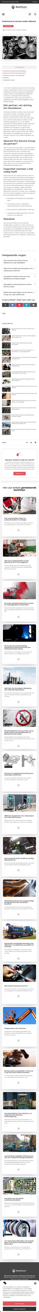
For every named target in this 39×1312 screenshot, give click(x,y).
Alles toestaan (19, 1303)
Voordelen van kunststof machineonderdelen (13, 1199)
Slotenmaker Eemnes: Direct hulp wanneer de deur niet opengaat (24, 401)
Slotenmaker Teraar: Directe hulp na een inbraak (23, 329)
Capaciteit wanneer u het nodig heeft (13, 75)
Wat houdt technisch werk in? (16, 986)
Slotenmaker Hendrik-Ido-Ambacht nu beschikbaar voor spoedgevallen (23, 350)
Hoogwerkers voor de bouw (15, 1028)
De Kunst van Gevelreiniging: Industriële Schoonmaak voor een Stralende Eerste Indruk (17, 647)
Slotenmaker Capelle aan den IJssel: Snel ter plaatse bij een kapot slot (24, 422)
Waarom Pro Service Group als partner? (14, 73)
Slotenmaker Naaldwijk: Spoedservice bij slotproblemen (23, 379)
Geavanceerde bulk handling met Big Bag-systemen (19, 859)
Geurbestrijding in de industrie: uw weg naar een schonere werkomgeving (18, 1115)
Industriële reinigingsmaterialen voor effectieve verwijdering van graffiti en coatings (19, 945)
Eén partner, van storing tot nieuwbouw (14, 70)
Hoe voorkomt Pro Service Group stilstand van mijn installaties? (19, 262)
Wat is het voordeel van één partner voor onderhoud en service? (19, 270)
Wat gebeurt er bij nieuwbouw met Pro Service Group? (19, 285)
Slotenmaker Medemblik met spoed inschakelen (22, 343)
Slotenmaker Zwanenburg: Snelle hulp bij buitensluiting (23, 365)
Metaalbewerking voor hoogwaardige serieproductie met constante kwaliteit (19, 902)
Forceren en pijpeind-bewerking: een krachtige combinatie (18, 774)
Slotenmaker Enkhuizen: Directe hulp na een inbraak (24, 386)
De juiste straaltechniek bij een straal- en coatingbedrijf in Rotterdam (19, 604)
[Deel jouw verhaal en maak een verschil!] (19, 454)
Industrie (8, 26)
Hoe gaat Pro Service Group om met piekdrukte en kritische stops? (19, 278)
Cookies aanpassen (19, 1309)
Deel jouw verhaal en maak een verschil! (19, 460)
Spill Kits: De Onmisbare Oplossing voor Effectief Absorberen (17, 689)
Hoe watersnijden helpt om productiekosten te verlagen (15, 519)
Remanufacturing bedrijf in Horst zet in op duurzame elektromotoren (18, 1071)
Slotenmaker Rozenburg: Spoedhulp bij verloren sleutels (23, 415)
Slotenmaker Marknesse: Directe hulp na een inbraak (24, 394)
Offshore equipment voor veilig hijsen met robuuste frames (19, 816)
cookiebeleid (6, 1297)
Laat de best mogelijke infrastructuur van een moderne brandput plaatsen (19, 1156)
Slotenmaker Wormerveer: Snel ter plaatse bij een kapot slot (24, 336)
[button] (35, 1283)
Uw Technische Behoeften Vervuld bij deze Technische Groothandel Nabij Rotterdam (19, 1242)
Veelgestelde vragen (9, 80)
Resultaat (6, 77)
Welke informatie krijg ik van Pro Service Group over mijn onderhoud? (19, 293)
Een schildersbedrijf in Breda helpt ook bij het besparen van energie (23, 372)
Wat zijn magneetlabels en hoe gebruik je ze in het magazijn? (16, 561)
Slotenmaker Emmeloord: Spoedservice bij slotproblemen (24, 408)
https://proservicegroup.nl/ (13, 165)
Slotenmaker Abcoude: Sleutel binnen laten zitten (24, 430)
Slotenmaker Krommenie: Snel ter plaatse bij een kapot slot (24, 358)
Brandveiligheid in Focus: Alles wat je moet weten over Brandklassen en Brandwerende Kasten (18, 732)
